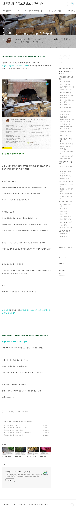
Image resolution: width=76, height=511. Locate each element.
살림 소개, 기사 (65, 82)
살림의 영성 (7, 422)
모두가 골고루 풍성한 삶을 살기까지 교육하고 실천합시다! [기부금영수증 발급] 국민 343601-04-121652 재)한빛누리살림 (23, 475)
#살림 (45, 310)
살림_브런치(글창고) (19, 504)
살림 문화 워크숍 (65, 219)
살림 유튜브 (71, 11)
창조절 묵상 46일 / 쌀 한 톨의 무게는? (15, 428)
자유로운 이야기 (65, 222)
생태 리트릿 (64, 136)
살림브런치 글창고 (55, 11)
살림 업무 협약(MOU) (67, 87)
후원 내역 (63, 236)
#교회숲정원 (33, 310)
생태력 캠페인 (65, 159)
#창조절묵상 (6, 310)
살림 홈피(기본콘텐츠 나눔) (34, 11)
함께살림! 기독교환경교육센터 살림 (23, 3)
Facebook (62, 247)
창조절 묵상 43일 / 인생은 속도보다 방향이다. (17, 433)
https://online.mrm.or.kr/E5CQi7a (14, 342)
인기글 (66, 257)
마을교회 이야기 (65, 146)
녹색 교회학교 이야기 (66, 182)
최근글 (61, 257)
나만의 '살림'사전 (66, 228)
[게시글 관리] (12, 411)
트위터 (69, 57)
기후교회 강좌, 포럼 (66, 156)
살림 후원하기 (7, 11)
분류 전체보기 (65, 68)
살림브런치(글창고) (66, 89)
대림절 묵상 (64, 117)
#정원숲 (40, 310)
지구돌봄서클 (64, 178)
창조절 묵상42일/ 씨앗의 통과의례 (14, 435)
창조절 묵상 (16, 422)
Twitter (70, 247)
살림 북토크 (64, 211)
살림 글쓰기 (64, 214)
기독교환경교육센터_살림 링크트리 (38, 504)
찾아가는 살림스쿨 (66, 193)
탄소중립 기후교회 (66, 144)
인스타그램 (65, 57)
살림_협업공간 (6, 504)
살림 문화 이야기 (65, 201)
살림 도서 (63, 209)
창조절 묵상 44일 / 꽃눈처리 (12, 430)
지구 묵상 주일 (65, 105)
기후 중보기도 (65, 124)
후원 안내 (63, 234)
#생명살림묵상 (24, 310)
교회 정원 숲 (64, 149)
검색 (67, 3)
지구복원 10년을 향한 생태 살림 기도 (67, 120)
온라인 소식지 (65, 84)
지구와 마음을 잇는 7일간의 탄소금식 (66, 96)
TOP (72, 505)
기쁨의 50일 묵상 (65, 112)
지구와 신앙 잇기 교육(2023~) (65, 172)
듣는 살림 (63, 225)
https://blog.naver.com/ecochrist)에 (15, 66)
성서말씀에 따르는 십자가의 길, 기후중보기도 (66, 128)
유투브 (61, 61)
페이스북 (60, 57)
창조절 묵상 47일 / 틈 (10, 425)
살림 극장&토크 (65, 216)
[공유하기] (9, 411)
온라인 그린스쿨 (65, 176)
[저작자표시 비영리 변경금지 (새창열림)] (25, 411)
